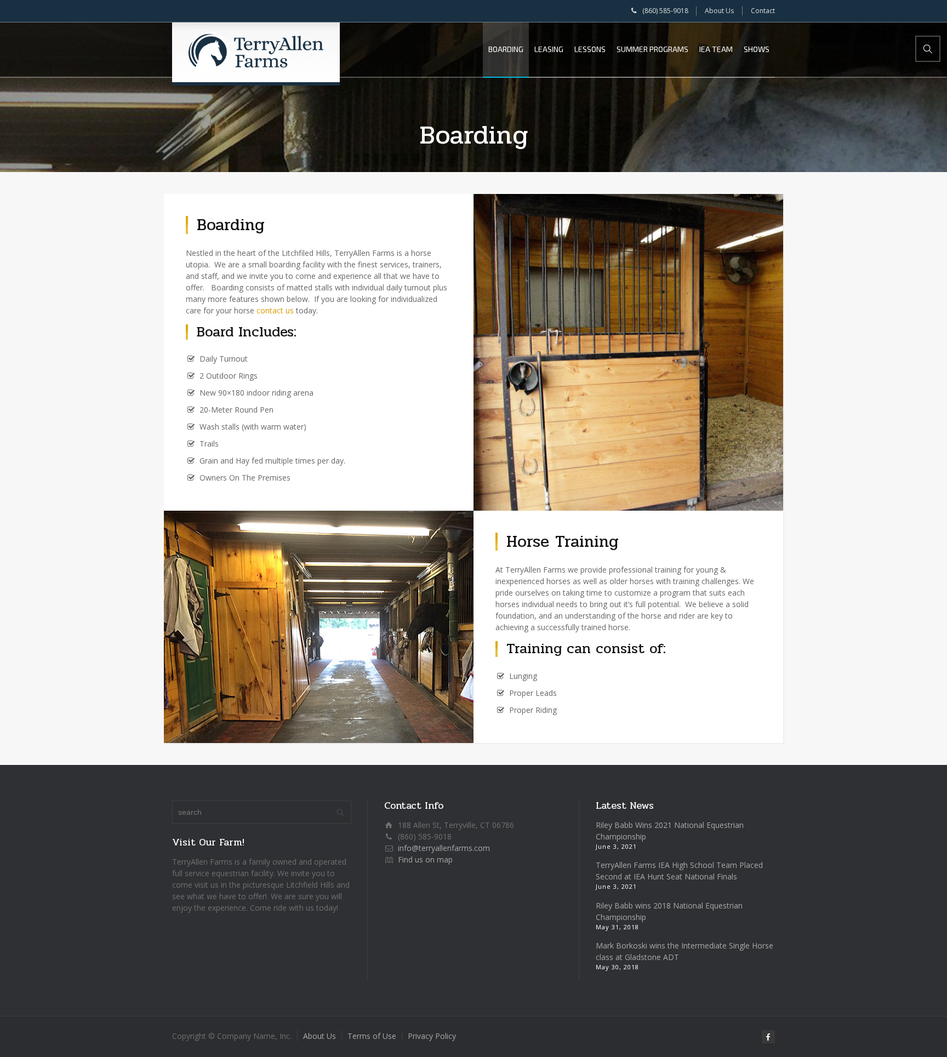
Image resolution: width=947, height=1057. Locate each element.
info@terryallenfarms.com (444, 848)
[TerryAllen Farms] (256, 52)
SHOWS (756, 49)
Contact (763, 10)
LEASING (548, 49)
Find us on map (425, 859)
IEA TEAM (716, 49)
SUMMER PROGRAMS (652, 49)
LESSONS (590, 49)
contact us (275, 310)
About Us (719, 10)
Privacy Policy (432, 1036)
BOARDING (505, 49)
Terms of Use (371, 1036)
